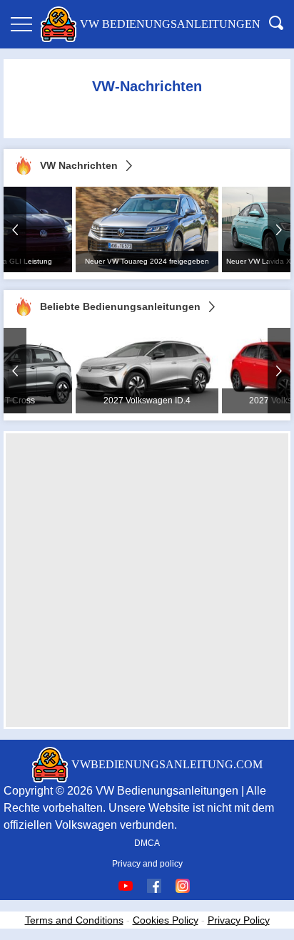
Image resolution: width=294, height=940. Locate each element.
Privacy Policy (239, 920)
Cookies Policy (165, 920)
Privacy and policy (147, 864)
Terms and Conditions (74, 920)
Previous (15, 229)
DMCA (147, 843)
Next (279, 229)
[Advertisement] (147, 580)
